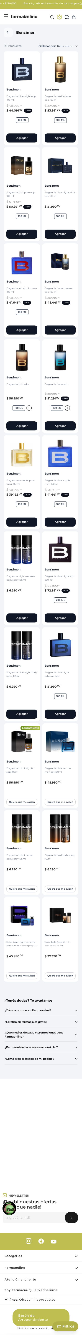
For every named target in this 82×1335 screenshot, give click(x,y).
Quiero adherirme (31, 1290)
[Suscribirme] (71, 1217)
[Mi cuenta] (59, 16)
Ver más (70, 3)
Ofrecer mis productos (30, 1299)
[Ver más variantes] (29, 408)
